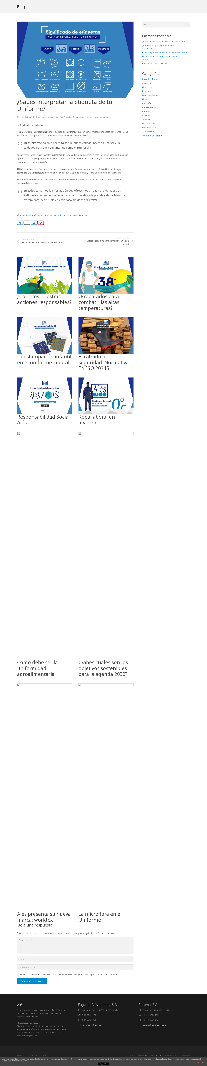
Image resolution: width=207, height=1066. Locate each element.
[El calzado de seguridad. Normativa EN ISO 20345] (106, 319)
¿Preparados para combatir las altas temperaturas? (98, 302)
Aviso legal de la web (169, 1056)
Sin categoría (148, 123)
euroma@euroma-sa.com (154, 1025)
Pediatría (146, 103)
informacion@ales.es (91, 1025)
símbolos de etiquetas (76, 215)
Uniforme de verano (152, 135)
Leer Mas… (35, 1016)
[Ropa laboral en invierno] (106, 379)
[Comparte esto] (20, 223)
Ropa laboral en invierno (96, 419)
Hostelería (41, 117)
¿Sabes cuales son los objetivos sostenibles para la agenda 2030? (103, 668)
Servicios (68, 117)
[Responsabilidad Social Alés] (44, 379)
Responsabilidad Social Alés (43, 419)
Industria (51, 117)
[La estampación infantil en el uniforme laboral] (44, 319)
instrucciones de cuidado (54, 215)
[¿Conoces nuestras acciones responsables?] (44, 259)
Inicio (132, 1056)
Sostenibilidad (149, 127)
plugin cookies (199, 1062)
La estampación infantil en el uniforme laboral (44, 359)
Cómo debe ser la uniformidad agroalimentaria (37, 668)
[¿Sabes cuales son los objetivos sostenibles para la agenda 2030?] (106, 433)
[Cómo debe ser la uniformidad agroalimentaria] (44, 433)
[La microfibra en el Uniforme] (106, 685)
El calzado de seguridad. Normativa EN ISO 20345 (103, 362)
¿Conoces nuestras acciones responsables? (44, 299)
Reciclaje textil (149, 107)
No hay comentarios (99, 117)
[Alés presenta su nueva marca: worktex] (44, 685)
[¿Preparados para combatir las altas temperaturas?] (106, 259)
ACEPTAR (103, 1064)
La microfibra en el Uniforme (100, 917)
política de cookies (184, 1059)
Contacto (186, 1056)
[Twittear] (27, 223)
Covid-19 (146, 83)
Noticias (146, 99)
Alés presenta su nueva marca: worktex (44, 917)
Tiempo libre (78, 117)
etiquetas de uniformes (31, 215)
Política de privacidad (147, 1056)
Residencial (147, 111)
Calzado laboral (149, 79)
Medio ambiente (150, 95)
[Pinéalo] (40, 223)
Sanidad (59, 117)
